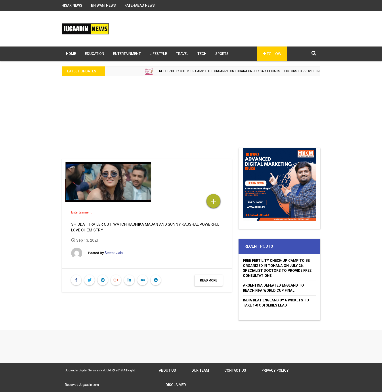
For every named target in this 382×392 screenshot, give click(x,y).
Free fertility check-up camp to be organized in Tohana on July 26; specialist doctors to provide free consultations (240, 71)
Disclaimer (176, 385)
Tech (201, 54)
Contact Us (235, 370)
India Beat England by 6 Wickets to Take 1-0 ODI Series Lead (276, 302)
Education (94, 54)
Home (71, 54)
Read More (208, 280)
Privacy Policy (275, 370)
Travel (182, 54)
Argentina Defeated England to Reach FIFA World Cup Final (273, 288)
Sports (222, 54)
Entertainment (127, 54)
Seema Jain (114, 253)
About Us (167, 370)
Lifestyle (158, 54)
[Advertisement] (191, 115)
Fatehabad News (140, 5)
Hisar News (72, 5)
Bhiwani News (103, 5)
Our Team (200, 370)
